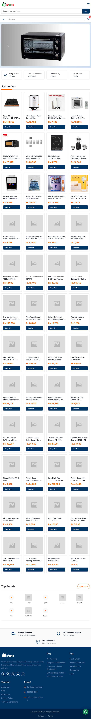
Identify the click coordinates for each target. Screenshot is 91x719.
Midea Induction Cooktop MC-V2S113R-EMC (54, 559)
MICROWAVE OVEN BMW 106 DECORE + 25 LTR (11, 157)
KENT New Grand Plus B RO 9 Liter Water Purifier (56, 278)
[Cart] (88, 4)
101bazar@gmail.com (35, 698)
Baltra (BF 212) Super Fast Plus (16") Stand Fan (78, 197)
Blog (3, 691)
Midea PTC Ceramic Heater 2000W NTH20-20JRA (33, 519)
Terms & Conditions (9, 702)
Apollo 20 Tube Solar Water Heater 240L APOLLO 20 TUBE (33, 197)
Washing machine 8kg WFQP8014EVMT (34, 399)
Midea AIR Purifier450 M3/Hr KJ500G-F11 (34, 157)
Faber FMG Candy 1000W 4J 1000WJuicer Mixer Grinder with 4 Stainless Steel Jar (55, 519)
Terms (50, 716)
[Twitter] (13, 674)
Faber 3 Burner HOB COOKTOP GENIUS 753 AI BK (78, 479)
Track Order (75, 659)
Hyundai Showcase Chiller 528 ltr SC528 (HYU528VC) (11, 318)
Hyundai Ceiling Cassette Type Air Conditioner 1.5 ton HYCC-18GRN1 (77, 117)
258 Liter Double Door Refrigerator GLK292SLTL (11, 559)
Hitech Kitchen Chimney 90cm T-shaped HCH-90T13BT (11, 358)
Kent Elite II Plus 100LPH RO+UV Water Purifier (56, 479)
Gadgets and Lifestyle (56, 662)
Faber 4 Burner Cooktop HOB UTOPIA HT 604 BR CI (11, 117)
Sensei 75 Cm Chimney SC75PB (34, 278)
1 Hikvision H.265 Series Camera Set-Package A (33, 439)
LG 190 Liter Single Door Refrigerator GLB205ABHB (55, 358)
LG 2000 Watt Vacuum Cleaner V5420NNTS (79, 439)
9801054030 (32, 692)
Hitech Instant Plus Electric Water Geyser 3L (56, 117)
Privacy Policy (7, 698)
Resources (5, 694)
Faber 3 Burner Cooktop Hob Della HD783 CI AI (77, 278)
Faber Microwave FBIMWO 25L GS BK (33, 358)
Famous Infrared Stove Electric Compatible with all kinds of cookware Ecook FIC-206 (79, 519)
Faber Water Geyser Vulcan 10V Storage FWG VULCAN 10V (33, 318)
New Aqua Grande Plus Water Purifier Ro (56, 197)
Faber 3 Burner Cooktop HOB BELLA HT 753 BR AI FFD (33, 479)
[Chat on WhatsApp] (85, 712)
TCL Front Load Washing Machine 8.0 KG (34, 559)
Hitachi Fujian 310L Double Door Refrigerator (78, 358)
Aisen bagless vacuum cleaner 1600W (11, 519)
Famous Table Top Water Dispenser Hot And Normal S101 (10, 197)
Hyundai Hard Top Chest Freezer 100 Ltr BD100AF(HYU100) (11, 399)
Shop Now (8, 127)
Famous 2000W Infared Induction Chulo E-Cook (11, 238)
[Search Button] (86, 11)
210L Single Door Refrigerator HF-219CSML (9, 439)
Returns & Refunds (77, 662)
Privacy (41, 716)
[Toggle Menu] (3, 19)
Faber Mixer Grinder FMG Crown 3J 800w (79, 157)
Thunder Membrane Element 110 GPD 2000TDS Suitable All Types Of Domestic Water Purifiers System (56, 439)
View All (82, 586)
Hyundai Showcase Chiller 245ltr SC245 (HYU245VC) (55, 399)
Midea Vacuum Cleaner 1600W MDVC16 (11, 278)
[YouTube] (18, 674)
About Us (5, 687)
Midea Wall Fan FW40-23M (11, 479)
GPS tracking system (55, 673)
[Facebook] (3, 674)
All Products (52, 659)
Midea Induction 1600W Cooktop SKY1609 (54, 157)
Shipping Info (75, 666)
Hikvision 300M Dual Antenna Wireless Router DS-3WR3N (78, 238)
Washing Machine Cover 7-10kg (77, 318)
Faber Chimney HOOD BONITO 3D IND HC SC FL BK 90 (34, 238)
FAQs (72, 674)
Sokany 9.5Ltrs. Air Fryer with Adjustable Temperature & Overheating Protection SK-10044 (56, 318)
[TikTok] (23, 674)
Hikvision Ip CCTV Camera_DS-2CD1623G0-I (77, 399)
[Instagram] (8, 674)
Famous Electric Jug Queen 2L (78, 559)
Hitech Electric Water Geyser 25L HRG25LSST (33, 117)
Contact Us (74, 670)
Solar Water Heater (55, 676)
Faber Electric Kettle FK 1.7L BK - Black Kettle (56, 238)
